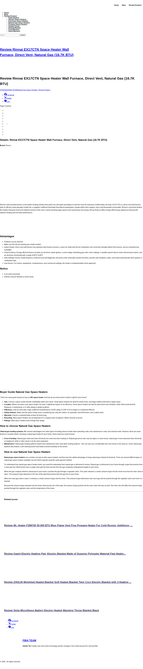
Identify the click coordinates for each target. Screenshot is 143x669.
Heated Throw (13, 26)
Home (116, 5)
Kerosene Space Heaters (18, 21)
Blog (124, 5)
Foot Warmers (13, 29)
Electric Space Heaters (17, 19)
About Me (77, 666)
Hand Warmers (14, 31)
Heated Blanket (14, 28)
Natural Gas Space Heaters (19, 23)
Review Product (135, 5)
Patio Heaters (13, 18)
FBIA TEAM (12, 90)
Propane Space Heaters (17, 24)
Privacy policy (67, 666)
